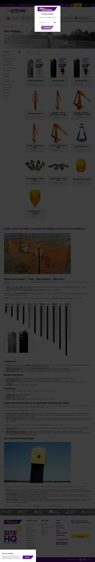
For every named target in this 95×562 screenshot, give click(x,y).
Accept (27, 557)
